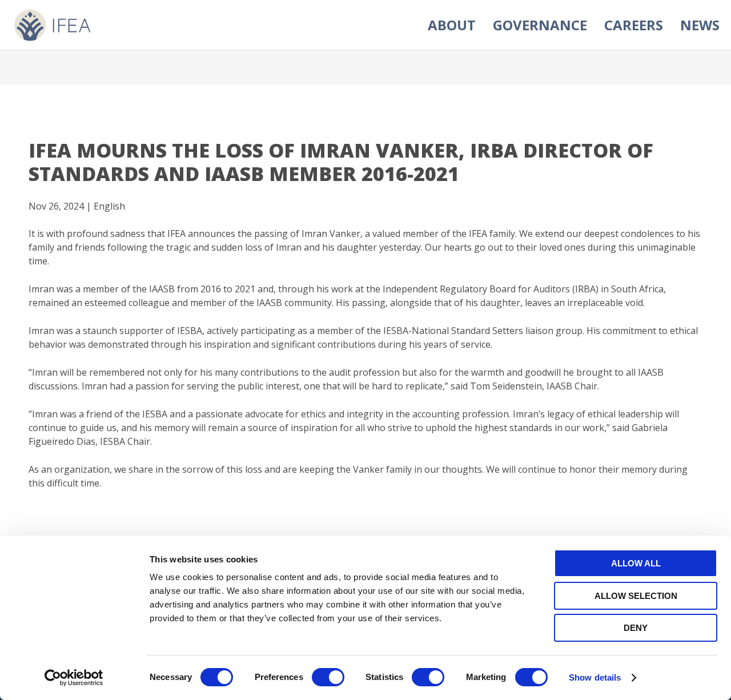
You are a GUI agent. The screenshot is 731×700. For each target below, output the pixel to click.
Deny (636, 628)
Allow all (636, 563)
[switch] (328, 677)
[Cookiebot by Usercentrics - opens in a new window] (74, 677)
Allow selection (636, 596)
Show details (595, 677)
